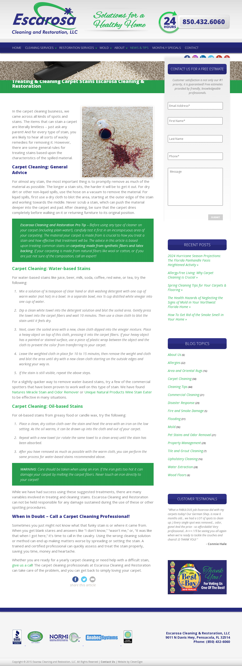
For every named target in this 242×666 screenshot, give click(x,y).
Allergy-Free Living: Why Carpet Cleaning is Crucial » (190, 275)
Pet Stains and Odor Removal (189, 435)
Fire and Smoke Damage (186, 410)
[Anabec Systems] (102, 644)
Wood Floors (177, 475)
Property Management (184, 443)
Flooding (174, 418)
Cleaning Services (39, 48)
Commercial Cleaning (183, 394)
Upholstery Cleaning (183, 459)
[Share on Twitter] (85, 579)
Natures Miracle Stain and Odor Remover (45, 392)
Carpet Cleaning (179, 378)
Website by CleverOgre (130, 661)
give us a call (22, 565)
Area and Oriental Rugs (185, 370)
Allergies (174, 362)
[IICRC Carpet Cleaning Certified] (127, 644)
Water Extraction (180, 467)
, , (197, 637)
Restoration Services (76, 48)
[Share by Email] (92, 579)
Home (16, 48)
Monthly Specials (166, 48)
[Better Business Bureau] (19, 644)
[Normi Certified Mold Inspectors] (65, 644)
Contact (192, 48)
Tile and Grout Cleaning (185, 451)
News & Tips (139, 48)
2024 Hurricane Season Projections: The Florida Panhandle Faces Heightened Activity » (194, 260)
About (119, 48)
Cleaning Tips (177, 386)
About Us (174, 354)
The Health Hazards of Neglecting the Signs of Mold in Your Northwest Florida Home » (195, 302)
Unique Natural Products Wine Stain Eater (118, 392)
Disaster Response (181, 402)
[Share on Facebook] (75, 579)
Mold (104, 48)
